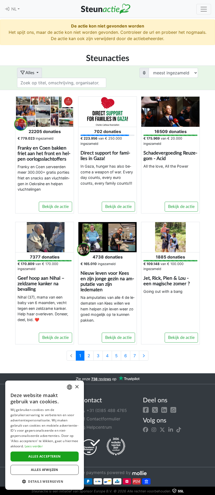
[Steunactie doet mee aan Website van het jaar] (115, 447)
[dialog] (44, 435)
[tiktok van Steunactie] (178, 429)
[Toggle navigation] (203, 9)
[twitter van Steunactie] (162, 429)
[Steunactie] (105, 9)
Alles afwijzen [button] (44, 470)
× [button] (77, 387)
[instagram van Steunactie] (154, 429)
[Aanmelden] (7, 9)
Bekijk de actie (55, 207)
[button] (146, 409)
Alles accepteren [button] (44, 456)
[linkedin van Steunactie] (170, 429)
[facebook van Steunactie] (145, 429)
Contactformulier (102, 418)
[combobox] (69, 387)
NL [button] (14, 9)
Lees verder (34, 446)
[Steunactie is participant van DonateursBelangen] (90, 447)
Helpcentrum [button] (98, 427)
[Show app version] (211, 491)
